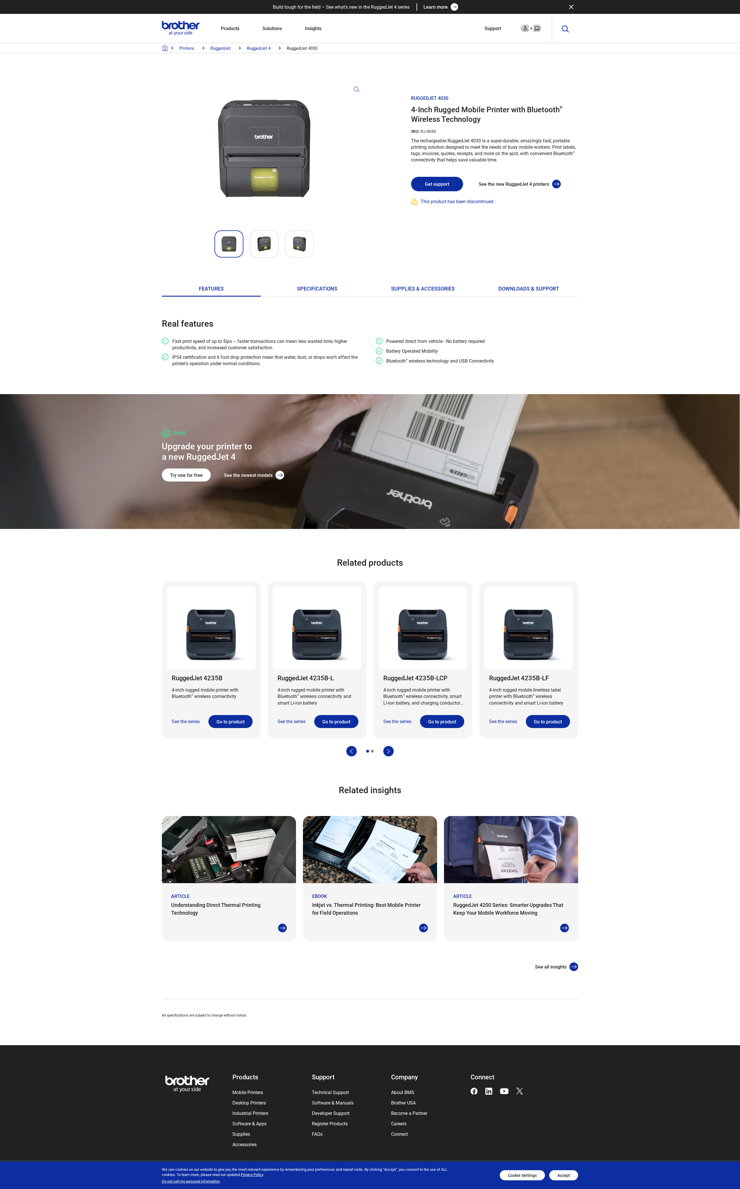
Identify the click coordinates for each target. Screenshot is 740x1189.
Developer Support (330, 1113)
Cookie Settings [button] (522, 1175)
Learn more (435, 7)
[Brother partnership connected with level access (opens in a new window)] (531, 28)
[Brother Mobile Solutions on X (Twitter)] (519, 1090)
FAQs (317, 1134)
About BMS (402, 1092)
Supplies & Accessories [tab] (423, 288)
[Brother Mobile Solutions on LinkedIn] (488, 1090)
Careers (398, 1123)
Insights (313, 28)
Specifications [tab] (317, 288)
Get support (437, 184)
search (565, 29)
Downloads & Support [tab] (528, 288)
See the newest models (248, 475)
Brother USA (403, 1103)
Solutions (272, 28)
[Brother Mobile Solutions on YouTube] (504, 1090)
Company (404, 1077)
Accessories (244, 1144)
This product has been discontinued (457, 201)
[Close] (571, 7)
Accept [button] (563, 1175)
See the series (186, 721)
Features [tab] (211, 288)
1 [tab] (367, 751)
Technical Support (330, 1092)
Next (388, 751)
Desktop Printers (249, 1103)
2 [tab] (372, 751)
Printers (186, 48)
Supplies (241, 1134)
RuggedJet (220, 48)
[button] (264, 155)
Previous (351, 751)
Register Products (330, 1123)
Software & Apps (249, 1123)
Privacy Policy (252, 1174)
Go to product (231, 721)
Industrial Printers (250, 1113)
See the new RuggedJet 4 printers (514, 184)
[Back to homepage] (165, 48)
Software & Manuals (333, 1103)
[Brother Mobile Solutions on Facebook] (474, 1090)
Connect (399, 1134)
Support (492, 28)
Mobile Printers (247, 1092)
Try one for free (186, 475)
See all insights (551, 967)
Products (230, 28)
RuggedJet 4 (259, 48)
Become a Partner (409, 1113)
